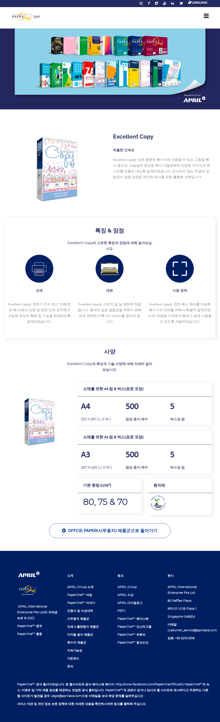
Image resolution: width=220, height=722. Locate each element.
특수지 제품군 (76, 642)
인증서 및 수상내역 (80, 610)
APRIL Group (127, 587)
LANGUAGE (199, 3)
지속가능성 (74, 650)
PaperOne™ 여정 (79, 595)
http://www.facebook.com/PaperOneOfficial (148, 684)
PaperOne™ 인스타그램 (134, 626)
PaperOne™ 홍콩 (29, 634)
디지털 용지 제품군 (80, 634)
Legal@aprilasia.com (66, 696)
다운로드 (73, 658)
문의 (70, 666)
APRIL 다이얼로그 (130, 602)
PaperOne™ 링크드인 (133, 642)
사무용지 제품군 (78, 618)
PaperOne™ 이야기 (81, 602)
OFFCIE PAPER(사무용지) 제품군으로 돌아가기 (112, 530)
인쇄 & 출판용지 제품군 (83, 626)
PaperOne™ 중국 (29, 626)
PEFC (122, 610)
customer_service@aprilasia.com (192, 630)
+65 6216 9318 (185, 638)
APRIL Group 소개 (80, 587)
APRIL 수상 (125, 595)
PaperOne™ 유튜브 (131, 634)
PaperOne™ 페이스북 (133, 618)
